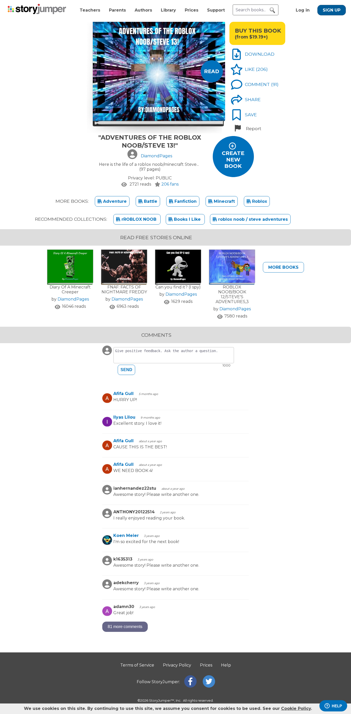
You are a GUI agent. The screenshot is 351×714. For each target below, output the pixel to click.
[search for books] (272, 10)
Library (168, 10)
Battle (150, 201)
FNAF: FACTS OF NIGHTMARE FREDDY (124, 289)
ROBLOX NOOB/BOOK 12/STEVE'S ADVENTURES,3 (232, 294)
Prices (191, 10)
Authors (143, 10)
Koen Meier (126, 535)
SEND (126, 370)
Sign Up (331, 10)
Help (226, 665)
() (262, 69)
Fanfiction (185, 201)
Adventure (114, 201)
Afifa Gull (123, 393)
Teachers (90, 10)
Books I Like (187, 219)
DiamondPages (73, 299)
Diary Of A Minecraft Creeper (70, 289)
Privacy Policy (177, 665)
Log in (303, 10)
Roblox (259, 201)
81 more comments (125, 626)
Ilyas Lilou (124, 417)
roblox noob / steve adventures (252, 219)
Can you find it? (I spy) (178, 287)
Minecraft (224, 201)
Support (216, 10)
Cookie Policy (296, 708)
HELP (337, 706)
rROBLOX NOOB (139, 219)
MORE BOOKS (283, 267)
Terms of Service (137, 665)
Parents (117, 10)
